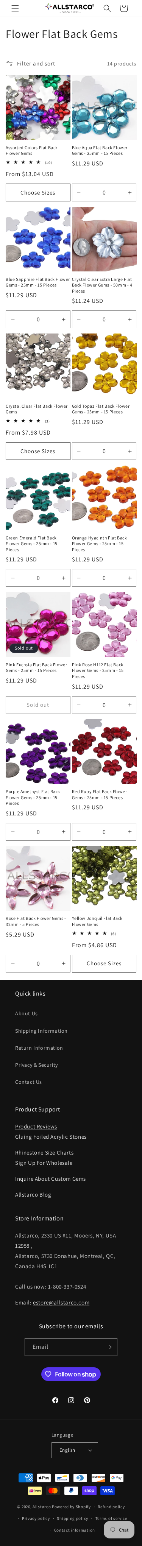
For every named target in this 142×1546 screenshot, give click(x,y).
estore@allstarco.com (61, 1302)
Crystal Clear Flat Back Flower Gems (37, 409)
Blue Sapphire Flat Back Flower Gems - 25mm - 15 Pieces (38, 282)
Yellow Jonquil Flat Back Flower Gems (97, 921)
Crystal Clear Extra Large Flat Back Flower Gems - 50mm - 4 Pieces (102, 285)
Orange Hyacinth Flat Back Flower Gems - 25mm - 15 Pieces (99, 543)
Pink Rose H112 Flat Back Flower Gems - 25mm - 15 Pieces (98, 670)
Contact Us (28, 1081)
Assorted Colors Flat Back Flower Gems (32, 150)
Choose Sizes (37, 192)
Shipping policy (72, 1518)
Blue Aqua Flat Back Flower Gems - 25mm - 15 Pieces (100, 150)
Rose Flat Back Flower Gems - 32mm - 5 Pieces (36, 921)
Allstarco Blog (33, 1194)
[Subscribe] (108, 1347)
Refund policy (111, 1506)
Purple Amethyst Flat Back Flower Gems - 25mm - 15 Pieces (33, 797)
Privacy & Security (36, 1064)
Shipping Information (41, 1030)
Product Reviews (36, 1126)
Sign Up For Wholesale (44, 1162)
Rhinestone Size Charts (44, 1152)
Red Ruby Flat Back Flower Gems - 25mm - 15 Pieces (99, 794)
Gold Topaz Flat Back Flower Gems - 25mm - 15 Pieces (101, 409)
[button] (15, 8)
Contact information (74, 1530)
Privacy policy (36, 1518)
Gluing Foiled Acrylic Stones (51, 1136)
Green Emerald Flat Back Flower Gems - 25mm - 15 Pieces (32, 543)
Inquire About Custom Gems (50, 1178)
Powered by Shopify (71, 1506)
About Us (26, 1013)
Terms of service (111, 1518)
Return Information (39, 1047)
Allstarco (42, 1506)
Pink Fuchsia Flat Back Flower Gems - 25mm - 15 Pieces (36, 667)
